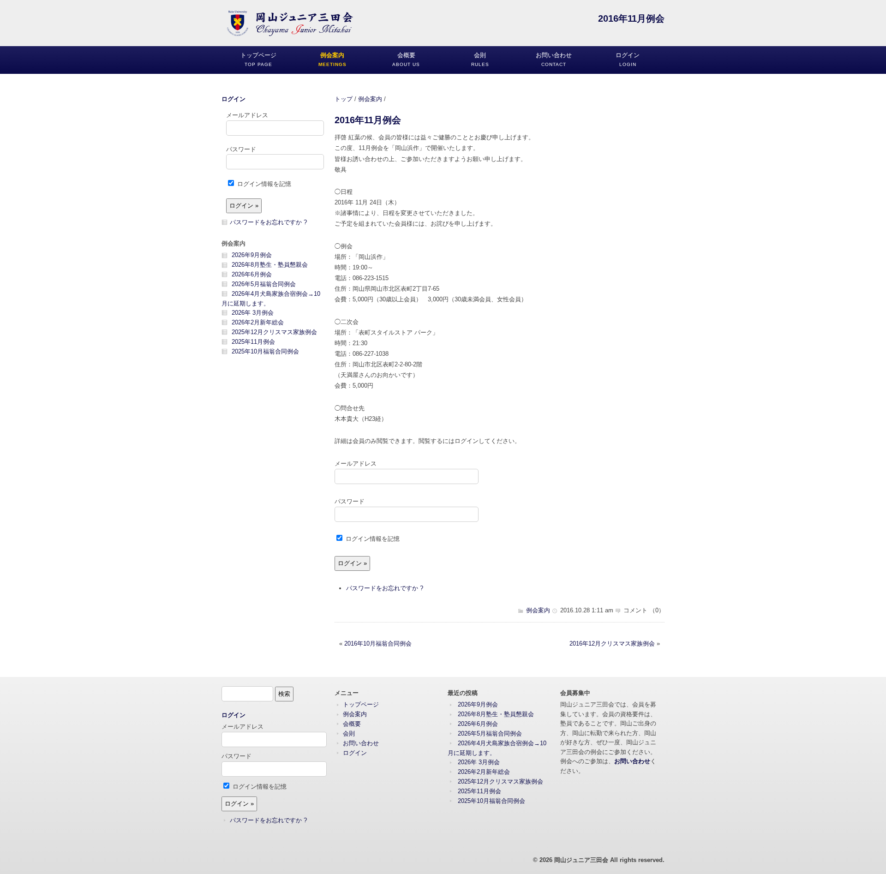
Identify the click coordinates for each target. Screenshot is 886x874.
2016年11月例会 (368, 119)
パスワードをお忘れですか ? (384, 588)
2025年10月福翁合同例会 (265, 351)
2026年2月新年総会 (258, 322)
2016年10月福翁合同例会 (378, 643)
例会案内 (370, 99)
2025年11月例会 (253, 341)
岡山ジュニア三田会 (581, 859)
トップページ (361, 704)
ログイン (233, 99)
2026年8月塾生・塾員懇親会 (270, 264)
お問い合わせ (361, 743)
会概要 (352, 723)
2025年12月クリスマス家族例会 (274, 332)
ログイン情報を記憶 (372, 538)
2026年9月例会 (252, 254)
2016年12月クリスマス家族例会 (612, 643)
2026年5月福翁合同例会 (264, 284)
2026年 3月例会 (253, 312)
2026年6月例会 (252, 274)
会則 (349, 733)
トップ (344, 99)
